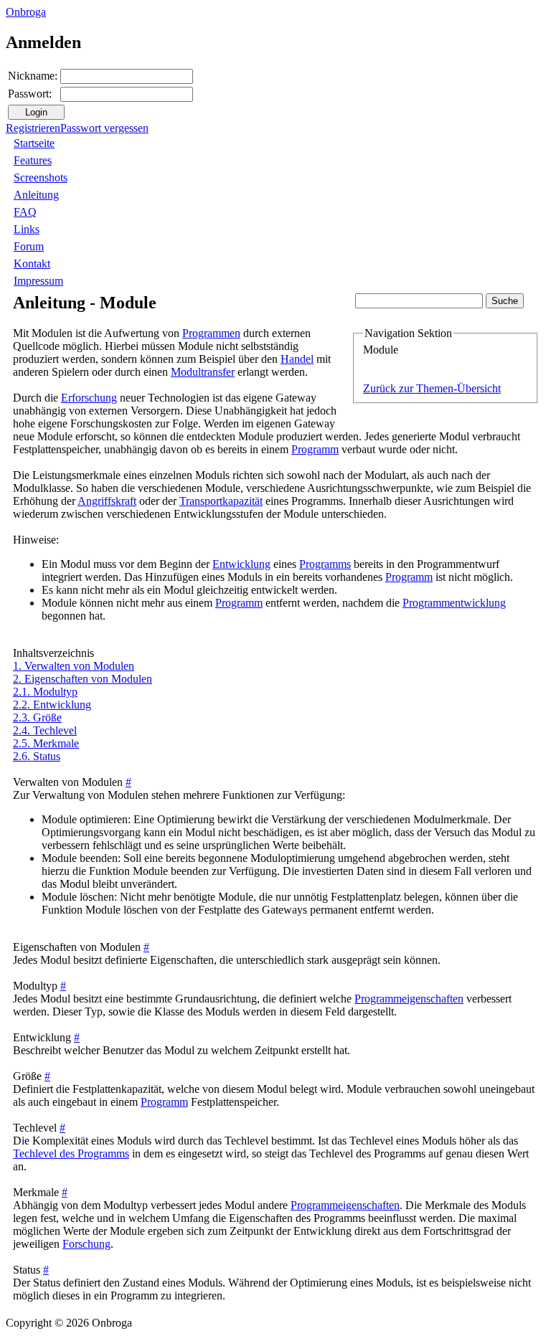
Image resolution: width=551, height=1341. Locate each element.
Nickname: (32, 76)
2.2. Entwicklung (52, 704)
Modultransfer (203, 372)
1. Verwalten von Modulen (73, 666)
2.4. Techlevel (45, 730)
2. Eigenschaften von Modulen (82, 679)
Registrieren (33, 128)
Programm (315, 449)
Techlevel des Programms (71, 1153)
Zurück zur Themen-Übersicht (432, 388)
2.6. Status (36, 756)
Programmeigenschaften (408, 998)
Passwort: (30, 93)
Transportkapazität (221, 501)
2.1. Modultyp (45, 692)
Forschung (86, 1244)
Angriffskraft (106, 501)
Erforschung (89, 398)
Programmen (211, 333)
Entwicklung (241, 564)
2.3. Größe (37, 717)
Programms (325, 564)
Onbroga (26, 12)
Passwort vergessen (104, 128)
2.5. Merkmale (46, 743)
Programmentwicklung (454, 603)
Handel (297, 359)
